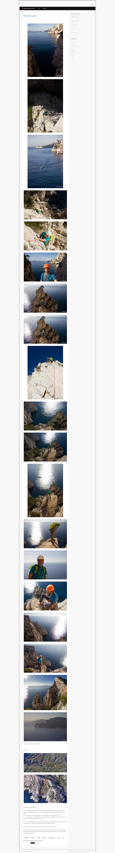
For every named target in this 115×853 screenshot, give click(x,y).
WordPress (91, 851)
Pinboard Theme (77, 851)
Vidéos (44, 8)
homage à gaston (51, 837)
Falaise (72, 43)
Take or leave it (74, 32)
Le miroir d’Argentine (75, 28)
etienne (27, 20)
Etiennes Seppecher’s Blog (28, 8)
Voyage (72, 57)
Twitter (86, 5)
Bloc (72, 41)
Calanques (26, 837)
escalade (38, 837)
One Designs (84, 851)
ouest (59, 837)
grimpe (44, 837)
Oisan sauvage (74, 25)
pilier (63, 837)
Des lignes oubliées (75, 21)
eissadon (32, 837)
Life (39, 8)
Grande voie (44, 20)
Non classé (73, 53)
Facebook (84, 5)
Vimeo (89, 5)
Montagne (73, 50)
